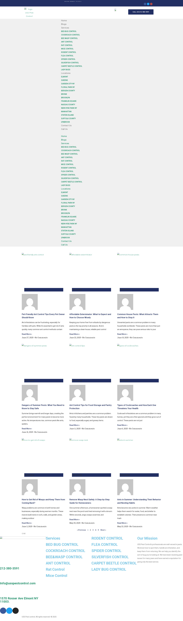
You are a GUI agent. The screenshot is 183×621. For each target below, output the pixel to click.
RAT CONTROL (66, 45)
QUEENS (64, 80)
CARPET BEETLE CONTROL (71, 66)
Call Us (64, 129)
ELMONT (64, 77)
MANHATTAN (66, 112)
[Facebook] (145, 4)
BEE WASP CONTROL (69, 38)
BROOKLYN (65, 98)
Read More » (27, 334)
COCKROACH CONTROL (70, 35)
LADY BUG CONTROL (109, 569)
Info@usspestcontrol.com (17, 583)
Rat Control (55, 569)
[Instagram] (151, 4)
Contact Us (66, 125)
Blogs (63, 24)
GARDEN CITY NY (68, 84)
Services (65, 27)
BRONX (64, 94)
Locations (65, 73)
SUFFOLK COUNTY (68, 118)
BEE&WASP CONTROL (64, 557)
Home (64, 20)
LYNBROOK (65, 122)
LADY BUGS (65, 70)
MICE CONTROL (67, 49)
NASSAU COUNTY (68, 105)
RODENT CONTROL (68, 52)
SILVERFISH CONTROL (70, 63)
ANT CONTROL (67, 42)
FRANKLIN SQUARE (68, 101)
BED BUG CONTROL (68, 31)
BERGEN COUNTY (68, 91)
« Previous (81, 530)
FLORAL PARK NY (68, 87)
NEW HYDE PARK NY (69, 108)
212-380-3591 (9, 568)
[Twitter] (148, 4)
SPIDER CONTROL (68, 59)
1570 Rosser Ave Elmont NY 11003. (19, 600)
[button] (122, 132)
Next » (103, 530)
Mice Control (56, 575)
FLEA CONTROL (67, 56)
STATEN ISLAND (67, 115)
